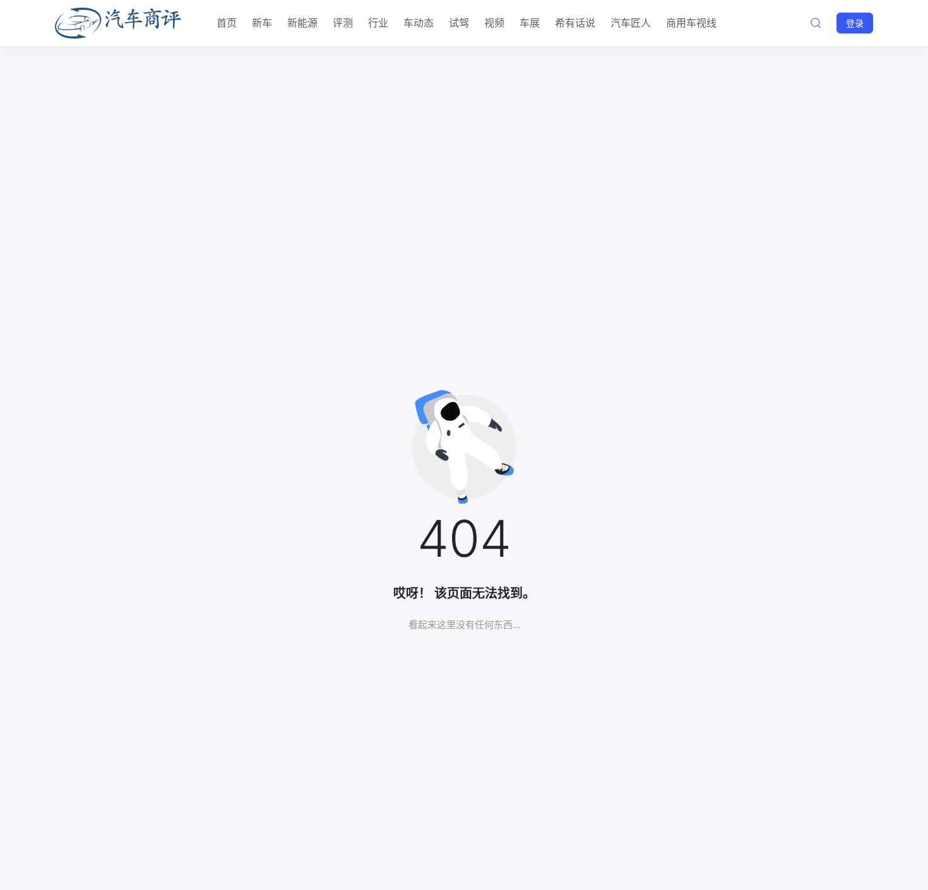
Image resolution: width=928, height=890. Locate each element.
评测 (343, 22)
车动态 (418, 22)
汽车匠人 (630, 22)
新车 (262, 22)
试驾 (459, 22)
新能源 (302, 22)
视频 (494, 22)
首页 (227, 22)
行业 (378, 22)
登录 (855, 23)
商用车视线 (691, 22)
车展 (530, 22)
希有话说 (575, 22)
